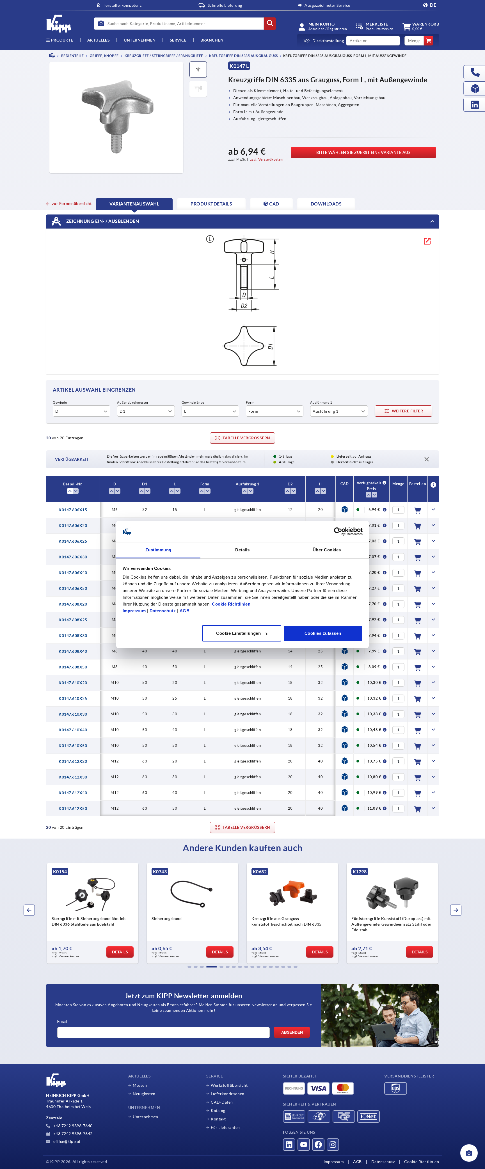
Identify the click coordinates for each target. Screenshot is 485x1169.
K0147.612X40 (73, 793)
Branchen (211, 40)
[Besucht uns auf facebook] (318, 1144)
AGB (185, 611)
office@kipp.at (66, 1141)
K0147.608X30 (73, 635)
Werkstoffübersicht (229, 1085)
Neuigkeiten (144, 1094)
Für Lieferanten (225, 1127)
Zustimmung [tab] (158, 550)
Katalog (218, 1110)
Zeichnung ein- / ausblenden (102, 220)
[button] (189, 967)
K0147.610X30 (73, 714)
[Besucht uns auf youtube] (304, 1144)
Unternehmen (140, 40)
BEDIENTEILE (72, 56)
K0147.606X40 (73, 572)
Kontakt (218, 1119)
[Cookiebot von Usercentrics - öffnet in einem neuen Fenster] (338, 532)
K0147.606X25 (73, 541)
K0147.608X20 (73, 604)
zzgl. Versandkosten (266, 159)
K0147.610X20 (73, 683)
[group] (92, 913)
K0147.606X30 (73, 557)
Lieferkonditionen (227, 1094)
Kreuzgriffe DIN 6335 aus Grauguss (243, 56)
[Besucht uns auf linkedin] (289, 1144)
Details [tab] (242, 550)
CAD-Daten (222, 1102)
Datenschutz (163, 611)
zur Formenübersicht (71, 203)
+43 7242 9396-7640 (72, 1126)
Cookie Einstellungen (238, 633)
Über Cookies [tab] (327, 550)
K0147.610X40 (73, 730)
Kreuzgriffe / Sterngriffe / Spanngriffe (163, 56)
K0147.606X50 (73, 588)
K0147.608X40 (73, 651)
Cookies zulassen (323, 633)
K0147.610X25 (73, 698)
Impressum (134, 611)
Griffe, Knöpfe (104, 56)
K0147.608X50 (73, 667)
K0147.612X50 (73, 808)
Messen (140, 1085)
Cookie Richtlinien (231, 604)
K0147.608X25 (73, 620)
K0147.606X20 (73, 525)
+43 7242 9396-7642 (72, 1133)
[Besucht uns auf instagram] (333, 1144)
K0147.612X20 (73, 761)
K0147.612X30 (73, 777)
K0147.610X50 (73, 745)
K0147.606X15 (73, 510)
